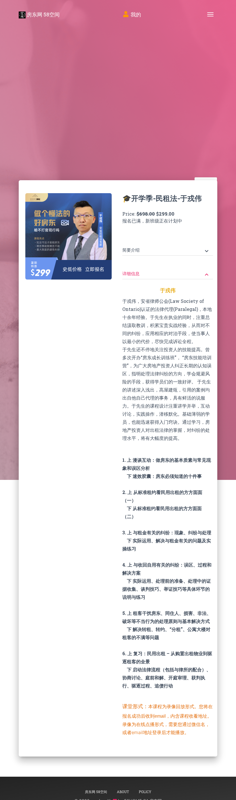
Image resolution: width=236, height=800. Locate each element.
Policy (145, 791)
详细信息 (166, 274)
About (123, 791)
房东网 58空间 (43, 14)
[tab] (167, 246)
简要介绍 (166, 250)
